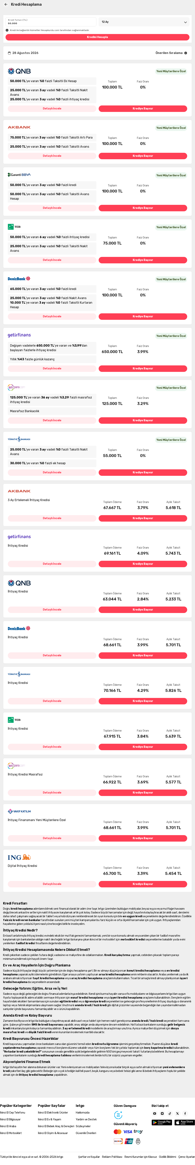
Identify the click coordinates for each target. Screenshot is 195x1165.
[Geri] (6, 4)
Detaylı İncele (52, 108)
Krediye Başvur (143, 108)
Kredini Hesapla (97, 37)
